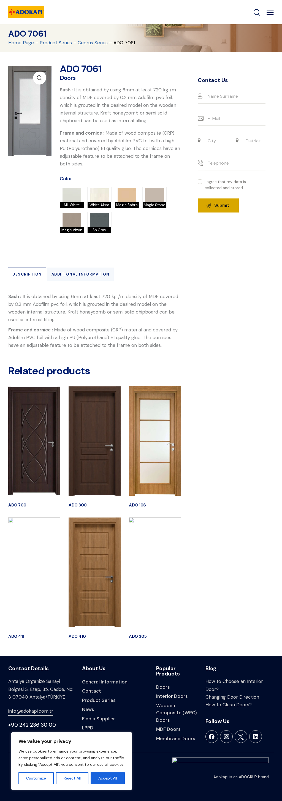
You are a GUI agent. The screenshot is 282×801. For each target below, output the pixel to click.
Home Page (21, 43)
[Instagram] (226, 736)
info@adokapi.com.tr (30, 711)
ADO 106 (137, 505)
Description (27, 274)
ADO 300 (78, 505)
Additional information (80, 274)
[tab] (27, 274)
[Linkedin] (255, 736)
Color (66, 179)
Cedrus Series (93, 43)
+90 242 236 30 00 (32, 724)
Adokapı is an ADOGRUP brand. (241, 776)
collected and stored (224, 188)
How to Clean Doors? (228, 705)
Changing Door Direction (232, 697)
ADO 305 (138, 636)
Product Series (56, 43)
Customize (36, 778)
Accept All (107, 778)
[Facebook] (211, 736)
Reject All (72, 778)
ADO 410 (77, 636)
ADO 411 (16, 636)
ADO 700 (17, 505)
